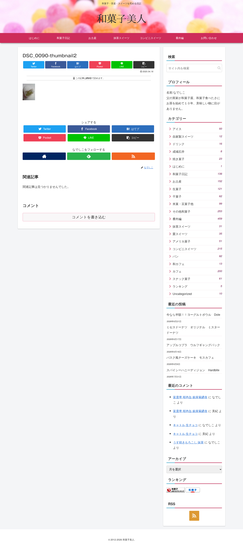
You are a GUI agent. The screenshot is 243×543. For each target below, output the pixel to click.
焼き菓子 (197, 159)
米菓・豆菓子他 (197, 204)
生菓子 (197, 189)
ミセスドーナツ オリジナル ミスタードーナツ (193, 329)
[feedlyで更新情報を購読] (88, 156)
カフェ (197, 271)
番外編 (197, 219)
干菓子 (197, 196)
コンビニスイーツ (197, 249)
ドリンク (197, 144)
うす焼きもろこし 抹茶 (188, 442)
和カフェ (197, 264)
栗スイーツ (197, 234)
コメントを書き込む (89, 217)
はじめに (197, 166)
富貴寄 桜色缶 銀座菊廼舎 (190, 397)
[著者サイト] (44, 156)
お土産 (197, 181)
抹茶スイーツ (197, 226)
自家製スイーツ (197, 136)
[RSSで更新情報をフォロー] (133, 156)
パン (197, 256)
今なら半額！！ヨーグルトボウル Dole (193, 314)
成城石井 (197, 151)
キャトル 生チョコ (185, 425)
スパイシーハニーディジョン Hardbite (192, 370)
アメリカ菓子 (197, 241)
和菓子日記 (197, 174)
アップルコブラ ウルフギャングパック (193, 345)
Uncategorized (197, 293)
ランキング (197, 286)
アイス (197, 129)
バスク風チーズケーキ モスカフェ (190, 357)
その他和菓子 (197, 211)
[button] (219, 68)
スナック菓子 (197, 278)
